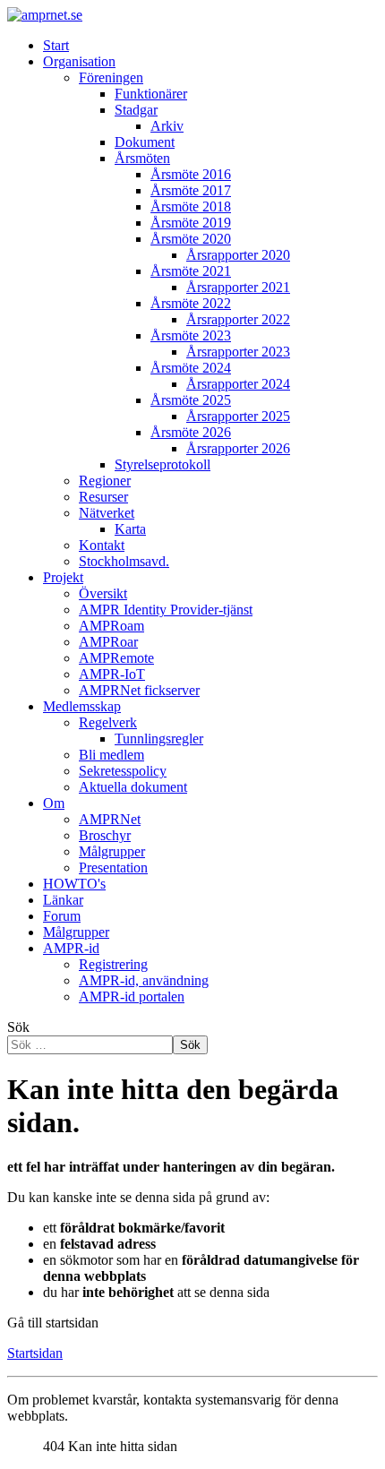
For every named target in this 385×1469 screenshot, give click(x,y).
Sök (18, 1027)
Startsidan (35, 1353)
